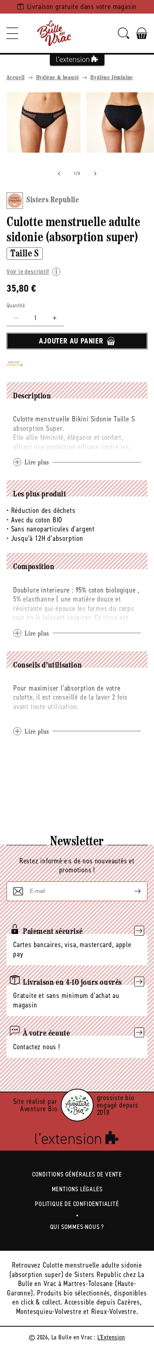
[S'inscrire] (131, 891)
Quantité (16, 305)
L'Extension (111, 1337)
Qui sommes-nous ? (77, 1226)
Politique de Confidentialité (77, 1203)
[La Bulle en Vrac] (54, 33)
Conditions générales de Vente (77, 1174)
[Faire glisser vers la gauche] (59, 174)
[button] (12, 33)
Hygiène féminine (111, 78)
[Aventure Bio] (77, 1105)
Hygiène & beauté (57, 78)
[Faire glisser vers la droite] (95, 174)
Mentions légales (77, 1189)
